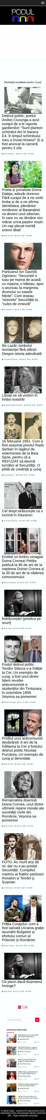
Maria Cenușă (8, 235)
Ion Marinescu (8, 309)
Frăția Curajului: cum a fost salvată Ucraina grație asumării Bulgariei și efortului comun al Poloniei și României (23, 932)
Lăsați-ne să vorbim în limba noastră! (20, 397)
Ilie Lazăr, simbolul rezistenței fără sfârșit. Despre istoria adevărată (22, 349)
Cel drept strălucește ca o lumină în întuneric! (22, 513)
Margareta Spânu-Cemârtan (13, 405)
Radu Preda (8, 628)
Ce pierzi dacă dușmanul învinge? (22, 984)
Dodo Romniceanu (25, 1064)
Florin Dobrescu (9, 154)
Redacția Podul (24, 1039)
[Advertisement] (23, 53)
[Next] (25, 1007)
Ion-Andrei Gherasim (11, 359)
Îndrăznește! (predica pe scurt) (21, 621)
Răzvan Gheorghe (10, 582)
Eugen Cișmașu (9, 945)
